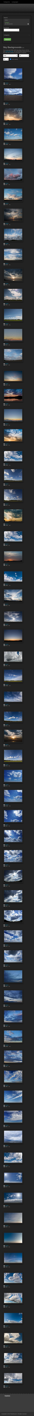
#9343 (6, 1105)
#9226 (6, 1325)
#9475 (6, 504)
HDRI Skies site (9, 51)
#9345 (6, 1065)
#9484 (6, 323)
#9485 (6, 303)
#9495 (6, 103)
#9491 (6, 183)
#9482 (6, 363)
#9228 (6, 1285)
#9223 (6, 1366)
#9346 (6, 1045)
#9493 (6, 143)
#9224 (6, 1386)
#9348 (6, 985)
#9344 (6, 1085)
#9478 (6, 444)
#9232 (6, 1205)
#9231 (6, 1225)
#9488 (6, 243)
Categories (7, 2)
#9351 (6, 945)
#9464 (6, 704)
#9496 (6, 83)
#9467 (6, 664)
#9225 (6, 1346)
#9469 (6, 624)
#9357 (6, 824)
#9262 (6, 1165)
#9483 (6, 343)
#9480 (6, 403)
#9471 (6, 584)
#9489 (6, 223)
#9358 (6, 804)
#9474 (6, 524)
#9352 (6, 925)
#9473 (6, 544)
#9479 (6, 424)
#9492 (6, 163)
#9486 (6, 283)
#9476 (6, 484)
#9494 (6, 123)
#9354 (6, 885)
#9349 (6, 1005)
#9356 (6, 844)
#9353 (6, 905)
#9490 (6, 203)
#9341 (6, 1145)
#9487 (6, 263)
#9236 (6, 1185)
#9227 (6, 1305)
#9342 (6, 1125)
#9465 (6, 724)
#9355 (6, 864)
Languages (15, 2)
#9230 (6, 1245)
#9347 (6, 1025)
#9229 (6, 1265)
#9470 (6, 604)
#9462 (6, 764)
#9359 (6, 784)
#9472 (6, 564)
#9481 (6, 383)
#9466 (6, 684)
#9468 (6, 644)
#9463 (6, 744)
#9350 (6, 965)
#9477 (6, 464)
